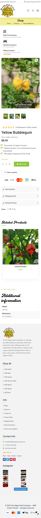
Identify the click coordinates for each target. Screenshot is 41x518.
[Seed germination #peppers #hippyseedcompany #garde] (5, 472)
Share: (3, 209)
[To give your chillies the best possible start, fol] (23, 478)
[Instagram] (14, 459)
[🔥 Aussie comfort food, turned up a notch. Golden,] (23, 472)
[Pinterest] (12, 209)
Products (17, 23)
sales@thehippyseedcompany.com (15, 442)
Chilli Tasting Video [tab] (10, 289)
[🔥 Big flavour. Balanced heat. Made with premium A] (5, 478)
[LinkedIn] (14, 209)
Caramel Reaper (20, 266)
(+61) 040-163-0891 (10, 445)
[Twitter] (10, 209)
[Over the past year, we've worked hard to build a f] (23, 484)
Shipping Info (10, 196)
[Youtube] (11, 459)
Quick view (33, 237)
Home (9, 23)
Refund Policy (11, 203)
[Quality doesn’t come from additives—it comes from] (5, 484)
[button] (36, 60)
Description (10, 189)
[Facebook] (8, 209)
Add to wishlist (12, 172)
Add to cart (22, 164)
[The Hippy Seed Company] (7, 10)
